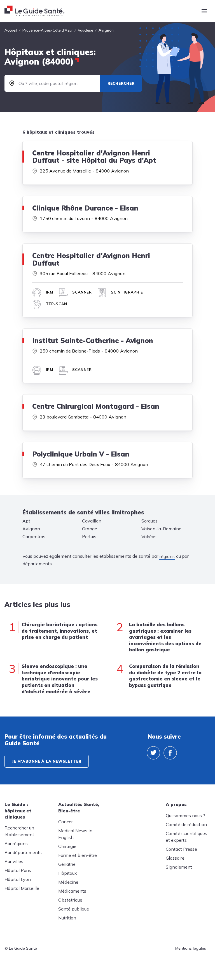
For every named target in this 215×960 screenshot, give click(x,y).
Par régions (16, 843)
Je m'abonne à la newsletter (46, 761)
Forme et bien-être (77, 855)
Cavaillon (91, 521)
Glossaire (175, 858)
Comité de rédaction (186, 824)
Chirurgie (67, 846)
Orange (89, 528)
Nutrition (67, 918)
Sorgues (149, 521)
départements (37, 563)
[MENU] (204, 11)
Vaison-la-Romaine (161, 528)
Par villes (13, 861)
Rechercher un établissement (19, 831)
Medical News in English (75, 834)
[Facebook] (170, 752)
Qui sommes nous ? (185, 815)
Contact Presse (181, 849)
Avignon (31, 528)
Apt (26, 521)
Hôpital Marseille (21, 888)
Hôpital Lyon (17, 879)
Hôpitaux (67, 873)
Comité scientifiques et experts (186, 837)
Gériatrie (67, 864)
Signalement (179, 867)
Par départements (23, 852)
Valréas (148, 536)
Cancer (65, 821)
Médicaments (72, 891)
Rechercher (121, 83)
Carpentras (33, 536)
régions (167, 556)
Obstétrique (70, 900)
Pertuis (89, 536)
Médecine (68, 882)
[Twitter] (153, 752)
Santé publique (73, 909)
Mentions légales (190, 948)
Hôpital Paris (17, 870)
